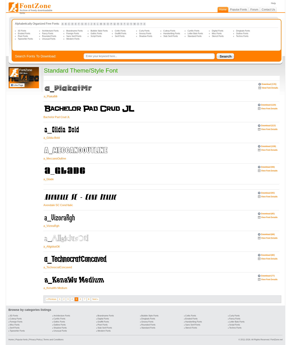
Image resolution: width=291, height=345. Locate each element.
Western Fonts (72, 39)
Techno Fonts (242, 36)
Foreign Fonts (72, 33)
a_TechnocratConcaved (57, 267)
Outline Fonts (242, 33)
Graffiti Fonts (120, 33)
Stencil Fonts (218, 36)
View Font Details (270, 88)
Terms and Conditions (53, 339)
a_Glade (48, 179)
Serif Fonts (120, 36)
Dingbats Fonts (243, 31)
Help (273, 3)
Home (11, 339)
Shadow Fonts (145, 36)
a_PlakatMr (50, 96)
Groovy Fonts (145, 33)
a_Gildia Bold (51, 137)
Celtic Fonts (120, 31)
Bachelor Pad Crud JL (56, 117)
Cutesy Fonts (169, 31)
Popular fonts (21, 339)
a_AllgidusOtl (51, 246)
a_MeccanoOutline (54, 158)
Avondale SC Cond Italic (58, 205)
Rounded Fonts (49, 36)
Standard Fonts (195, 36)
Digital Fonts (217, 31)
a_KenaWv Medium (55, 288)
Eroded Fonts (24, 33)
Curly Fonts (144, 31)
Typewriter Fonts (25, 39)
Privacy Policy (35, 339)
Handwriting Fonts (171, 33)
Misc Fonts (217, 33)
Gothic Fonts (96, 33)
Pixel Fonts (23, 36)
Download (269, 84)
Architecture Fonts (50, 31)
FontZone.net (276, 339)
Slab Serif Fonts (170, 36)
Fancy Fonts (47, 33)
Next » (95, 299)
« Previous (51, 299)
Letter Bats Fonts (195, 33)
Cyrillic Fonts (193, 31)
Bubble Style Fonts (99, 31)
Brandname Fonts (74, 31)
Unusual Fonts (48, 39)
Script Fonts (96, 36)
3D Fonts (22, 31)
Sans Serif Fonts (73, 36)
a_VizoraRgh (51, 225)
